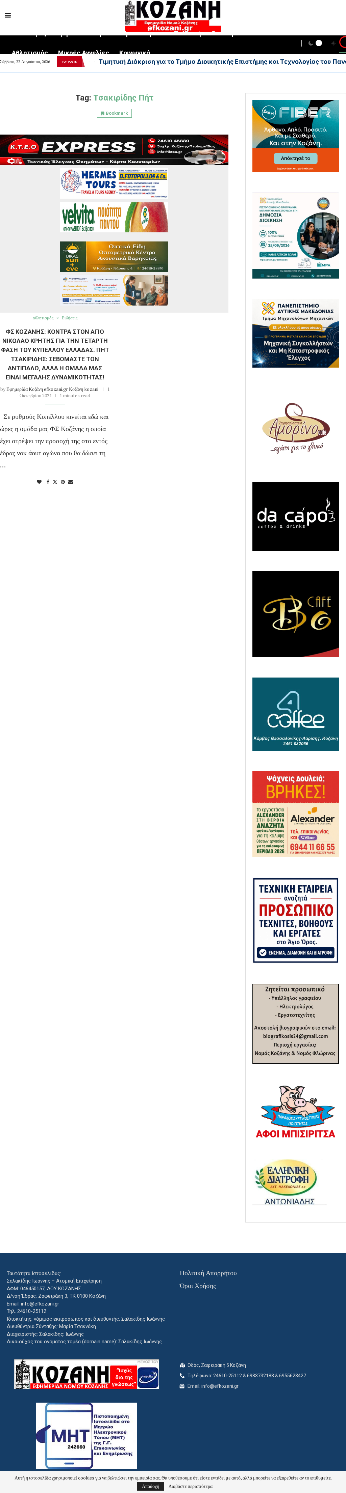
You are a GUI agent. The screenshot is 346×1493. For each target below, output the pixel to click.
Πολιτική (187, 33)
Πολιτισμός (29, 33)
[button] (89, 61)
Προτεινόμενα (143, 33)
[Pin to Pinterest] (63, 482)
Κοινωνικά (134, 53)
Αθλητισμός (30, 53)
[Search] (342, 44)
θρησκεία (71, 33)
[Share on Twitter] (55, 482)
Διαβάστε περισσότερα (191, 1486)
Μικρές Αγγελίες (83, 53)
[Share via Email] (70, 482)
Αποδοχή (150, 1486)
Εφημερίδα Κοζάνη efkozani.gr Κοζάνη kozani (52, 389)
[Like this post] (39, 482)
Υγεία (103, 33)
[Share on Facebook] (48, 482)
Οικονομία (226, 33)
